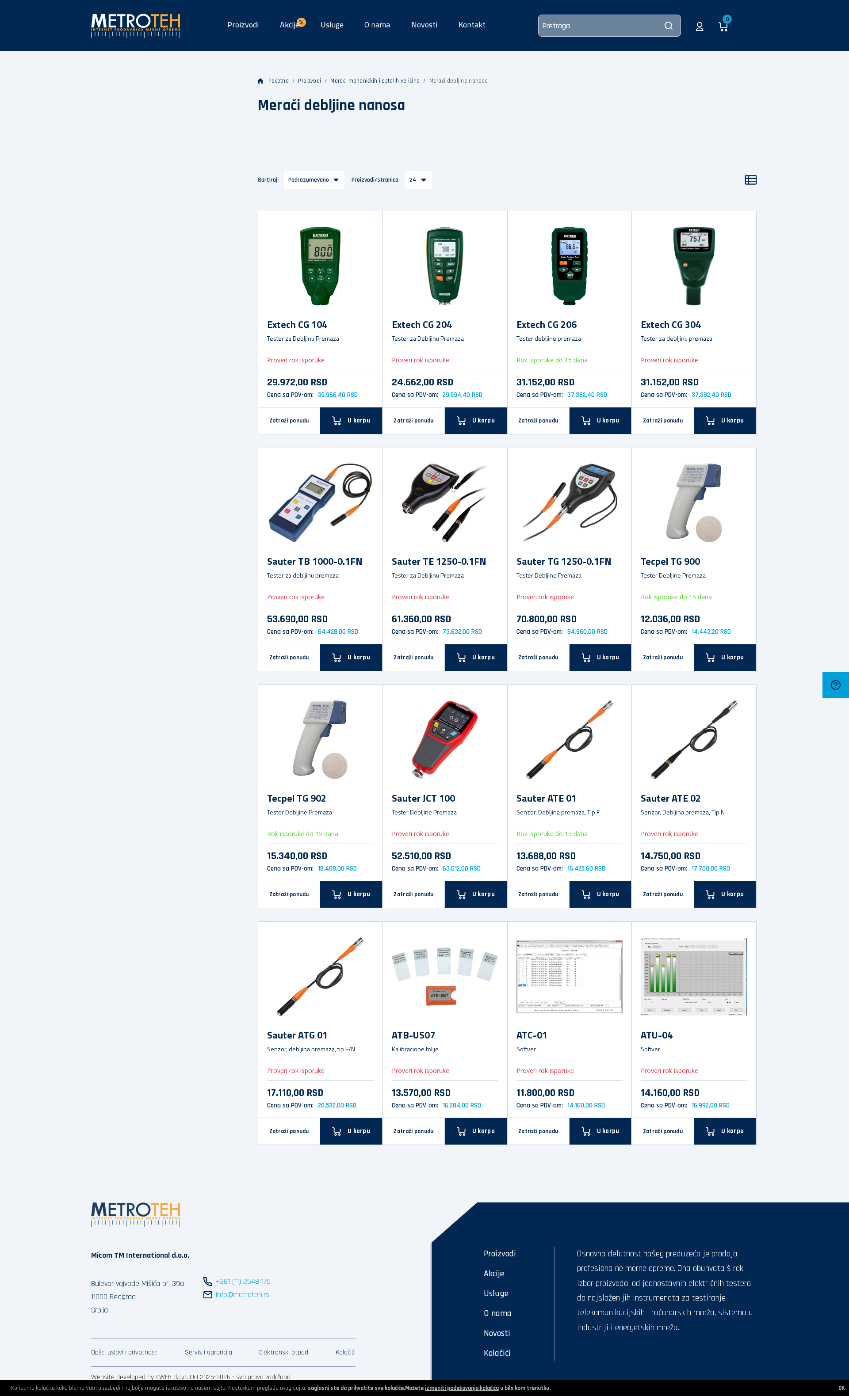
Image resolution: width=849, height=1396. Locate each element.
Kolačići (346, 1352)
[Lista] (751, 180)
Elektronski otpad (283, 1352)
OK (841, 1388)
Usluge (332, 24)
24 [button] (413, 180)
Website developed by (122, 1377)
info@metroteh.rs (242, 1294)
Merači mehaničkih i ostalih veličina (375, 80)
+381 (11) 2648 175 (243, 1281)
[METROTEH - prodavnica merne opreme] (135, 25)
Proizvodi (243, 24)
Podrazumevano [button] (308, 180)
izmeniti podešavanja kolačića (462, 1388)
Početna (278, 80)
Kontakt (472, 24)
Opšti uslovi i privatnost (124, 1352)
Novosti (424, 24)
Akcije (494, 1273)
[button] (700, 26)
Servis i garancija (208, 1352)
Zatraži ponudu (289, 420)
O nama (377, 24)
